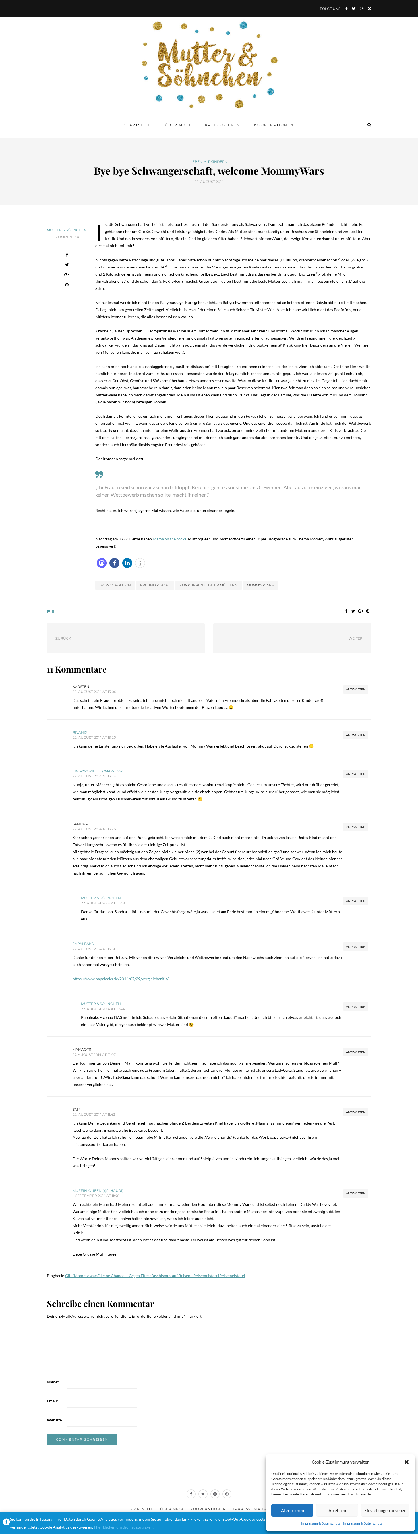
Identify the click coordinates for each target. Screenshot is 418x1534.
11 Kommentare (67, 237)
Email (53, 1400)
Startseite (137, 125)
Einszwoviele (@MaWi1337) (98, 771)
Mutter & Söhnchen (67, 230)
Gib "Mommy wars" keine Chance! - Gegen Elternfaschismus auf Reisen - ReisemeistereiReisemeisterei (155, 1275)
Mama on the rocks (169, 538)
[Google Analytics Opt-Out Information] (6, 1523)
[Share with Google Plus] (67, 275)
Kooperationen (274, 125)
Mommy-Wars (260, 585)
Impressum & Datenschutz (320, 1523)
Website (54, 1420)
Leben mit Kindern (209, 161)
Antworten (355, 689)
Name (53, 1381)
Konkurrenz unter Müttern (208, 585)
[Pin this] (67, 285)
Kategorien (219, 125)
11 (53, 611)
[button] (406, 1462)
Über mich (178, 125)
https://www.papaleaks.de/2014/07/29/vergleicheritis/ (121, 978)
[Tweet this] (67, 265)
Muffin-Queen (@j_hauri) (98, 1191)
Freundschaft (155, 585)
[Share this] (67, 255)
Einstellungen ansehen (385, 1510)
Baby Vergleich (115, 585)
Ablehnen (337, 1510)
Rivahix (80, 732)
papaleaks (83, 944)
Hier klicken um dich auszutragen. (124, 1527)
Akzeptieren (292, 1510)
